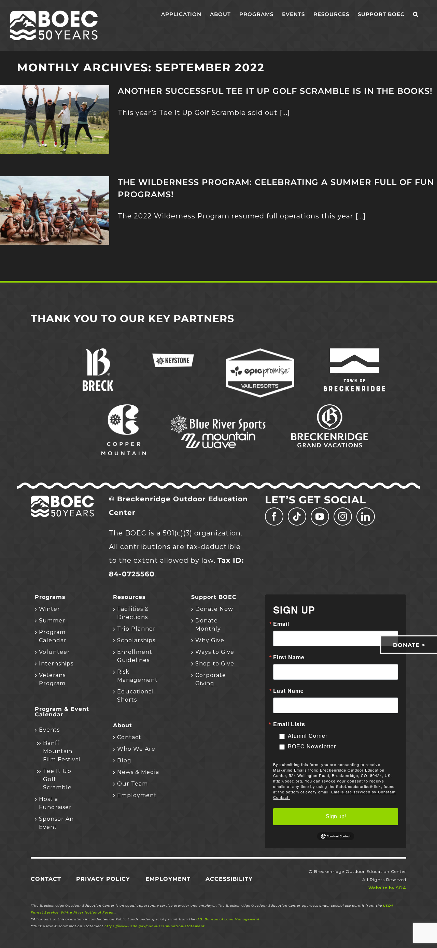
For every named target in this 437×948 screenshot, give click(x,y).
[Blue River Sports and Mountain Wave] (218, 416)
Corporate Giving (210, 679)
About (122, 725)
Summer (52, 620)
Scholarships (136, 640)
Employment (137, 795)
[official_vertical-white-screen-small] (354, 352)
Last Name (288, 690)
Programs (50, 597)
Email (281, 624)
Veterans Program (52, 679)
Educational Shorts (135, 695)
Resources (129, 597)
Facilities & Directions (133, 613)
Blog (124, 760)
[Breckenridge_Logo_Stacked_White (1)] (98, 352)
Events (49, 730)
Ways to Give (214, 652)
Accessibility (229, 879)
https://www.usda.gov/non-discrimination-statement (154, 926)
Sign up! (336, 816)
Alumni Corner (307, 735)
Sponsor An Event (56, 823)
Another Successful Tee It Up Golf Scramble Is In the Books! (275, 91)
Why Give (209, 640)
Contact (129, 737)
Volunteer (54, 652)
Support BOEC (214, 597)
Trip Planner (136, 629)
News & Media (138, 772)
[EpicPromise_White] (260, 352)
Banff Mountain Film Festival (62, 751)
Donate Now (214, 609)
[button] (415, 14)
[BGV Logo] (329, 408)
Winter (49, 609)
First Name (289, 657)
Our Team (132, 783)
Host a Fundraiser (55, 803)
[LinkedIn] (365, 516)
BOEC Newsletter (312, 746)
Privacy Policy (103, 879)
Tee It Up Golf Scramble (57, 779)
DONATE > (409, 645)
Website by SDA (387, 887)
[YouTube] (320, 516)
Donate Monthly (208, 624)
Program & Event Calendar (62, 711)
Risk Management (137, 676)
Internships (56, 663)
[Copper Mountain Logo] (123, 408)
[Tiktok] (297, 516)
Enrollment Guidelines (134, 656)
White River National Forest (88, 912)
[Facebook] (274, 516)
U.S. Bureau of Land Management (228, 919)
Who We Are (136, 749)
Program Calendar (53, 636)
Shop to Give (214, 663)
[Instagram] (343, 516)
